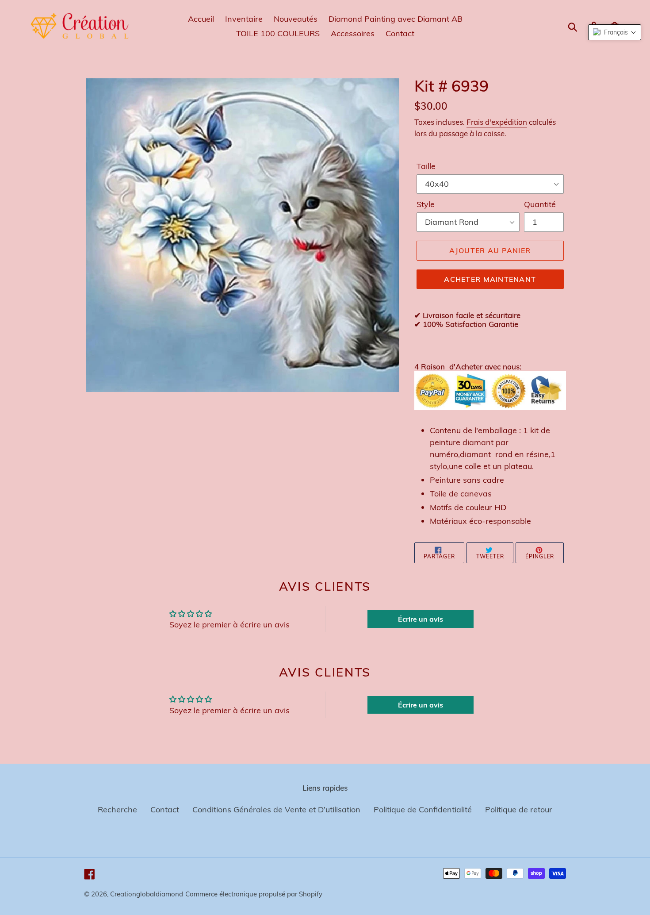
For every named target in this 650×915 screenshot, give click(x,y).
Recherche (117, 809)
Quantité (540, 204)
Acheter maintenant (490, 279)
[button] (615, 32)
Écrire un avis (420, 619)
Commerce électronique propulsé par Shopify (253, 894)
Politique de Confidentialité (423, 809)
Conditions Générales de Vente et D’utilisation (276, 809)
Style (426, 204)
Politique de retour (518, 809)
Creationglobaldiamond (146, 894)
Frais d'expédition (496, 122)
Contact (164, 809)
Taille (426, 166)
